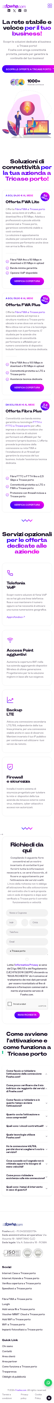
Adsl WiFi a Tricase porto (16, 1319)
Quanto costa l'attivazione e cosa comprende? (22, 1116)
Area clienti (8, 1356)
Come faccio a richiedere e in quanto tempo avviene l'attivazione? (23, 1103)
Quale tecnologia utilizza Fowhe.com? (20, 1136)
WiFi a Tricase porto (13, 1324)
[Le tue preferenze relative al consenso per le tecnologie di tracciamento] (2, 1052)
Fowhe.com (20, 1390)
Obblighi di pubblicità (14, 1377)
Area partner (9, 1361)
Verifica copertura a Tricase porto (21, 1283)
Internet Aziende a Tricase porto (20, 1278)
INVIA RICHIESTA (27, 1015)
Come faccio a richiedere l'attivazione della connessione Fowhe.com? (24, 1074)
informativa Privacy (26, 965)
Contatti (7, 1351)
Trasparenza (9, 1372)
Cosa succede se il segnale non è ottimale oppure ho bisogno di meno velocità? (25, 1164)
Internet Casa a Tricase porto (19, 1273)
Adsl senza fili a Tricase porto (18, 1309)
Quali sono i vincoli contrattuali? (25, 1126)
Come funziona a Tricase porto (19, 1366)
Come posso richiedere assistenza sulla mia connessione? (25, 1177)
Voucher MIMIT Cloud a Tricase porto (23, 1314)
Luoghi (6, 1304)
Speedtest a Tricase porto (17, 1288)
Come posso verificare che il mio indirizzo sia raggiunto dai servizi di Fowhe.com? (25, 1088)
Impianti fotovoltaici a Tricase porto (22, 1329)
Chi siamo (7, 1346)
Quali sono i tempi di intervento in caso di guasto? (24, 1188)
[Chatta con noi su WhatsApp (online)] (48, 1383)
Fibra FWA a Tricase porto (30, 209)
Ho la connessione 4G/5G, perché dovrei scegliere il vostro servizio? (25, 1149)
